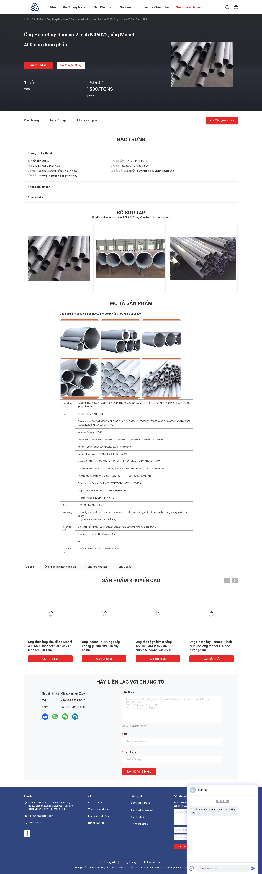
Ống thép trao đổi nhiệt (142, 810)
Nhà (26, 19)
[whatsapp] (55, 716)
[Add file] (191, 868)
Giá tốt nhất (38, 65)
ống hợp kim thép (98, 566)
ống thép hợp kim (57, 19)
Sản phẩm (38, 19)
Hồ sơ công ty (95, 802)
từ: (126, 733)
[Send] (253, 868)
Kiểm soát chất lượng (98, 816)
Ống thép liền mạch (140, 803)
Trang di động (129, 862)
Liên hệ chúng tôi (96, 823)
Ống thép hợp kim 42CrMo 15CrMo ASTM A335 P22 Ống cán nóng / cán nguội (49, 646)
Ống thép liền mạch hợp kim (61, 566)
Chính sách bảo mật (152, 862)
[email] (45, 716)
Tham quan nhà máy (98, 809)
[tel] (85, 716)
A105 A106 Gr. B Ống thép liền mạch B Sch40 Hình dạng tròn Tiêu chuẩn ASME (103, 646)
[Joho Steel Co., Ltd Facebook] (27, 833)
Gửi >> (183, 846)
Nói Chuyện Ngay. (71, 65)
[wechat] (65, 716)
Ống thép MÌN (137, 817)
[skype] (75, 716)
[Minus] (253, 790)
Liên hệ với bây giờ (139, 771)
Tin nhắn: (129, 692)
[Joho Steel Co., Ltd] (34, 6)
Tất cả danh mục (139, 824)
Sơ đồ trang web (107, 862)
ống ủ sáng (125, 566)
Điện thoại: (130, 752)
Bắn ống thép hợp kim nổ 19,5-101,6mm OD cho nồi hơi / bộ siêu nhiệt (158, 646)
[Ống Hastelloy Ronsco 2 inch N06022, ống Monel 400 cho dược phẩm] (202, 64)
